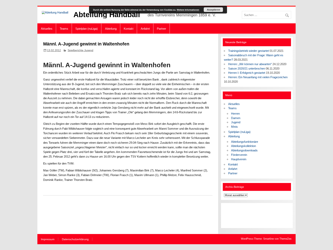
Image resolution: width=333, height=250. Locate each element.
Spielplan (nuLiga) (86, 28)
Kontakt (128, 28)
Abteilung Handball (106, 15)
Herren (235, 113)
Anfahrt (145, 28)
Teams (64, 28)
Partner (161, 28)
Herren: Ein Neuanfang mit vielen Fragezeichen (258, 77)
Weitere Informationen (188, 9)
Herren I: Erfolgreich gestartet (246, 72)
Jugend (235, 122)
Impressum (48, 239)
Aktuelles (46, 28)
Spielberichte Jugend (80, 50)
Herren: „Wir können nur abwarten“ (250, 64)
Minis (234, 126)
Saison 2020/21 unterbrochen (246, 68)
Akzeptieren (213, 9)
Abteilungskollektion (243, 146)
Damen (235, 118)
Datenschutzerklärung (75, 239)
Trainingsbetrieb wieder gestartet (248, 50)
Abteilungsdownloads (244, 150)
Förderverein (239, 154)
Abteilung (111, 28)
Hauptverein (238, 159)
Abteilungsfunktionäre (244, 141)
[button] (230, 215)
